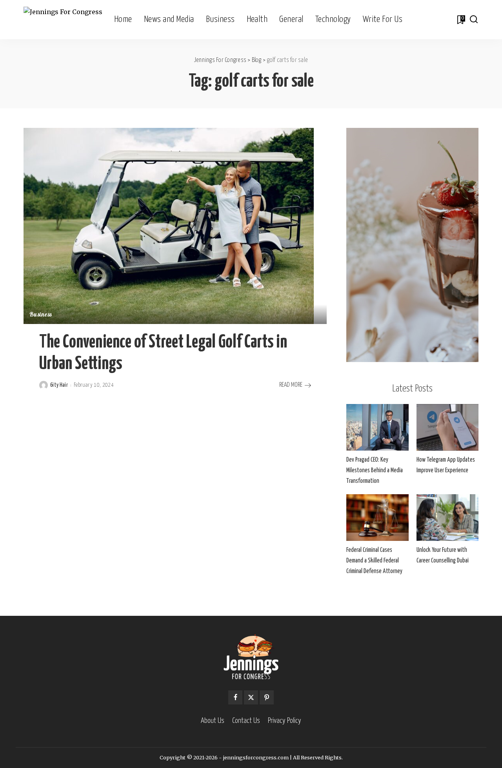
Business (40, 315)
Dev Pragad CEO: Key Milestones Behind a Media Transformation (374, 470)
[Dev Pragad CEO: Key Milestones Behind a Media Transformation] (377, 427)
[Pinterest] (267, 697)
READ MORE (290, 385)
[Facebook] (235, 697)
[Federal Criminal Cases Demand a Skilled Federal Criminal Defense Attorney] (377, 517)
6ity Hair (59, 385)
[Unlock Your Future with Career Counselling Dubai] (447, 517)
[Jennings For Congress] (63, 20)
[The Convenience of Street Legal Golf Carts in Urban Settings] (169, 225)
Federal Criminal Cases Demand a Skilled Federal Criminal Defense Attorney (374, 560)
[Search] (473, 19)
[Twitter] (251, 697)
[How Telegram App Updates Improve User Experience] (447, 427)
